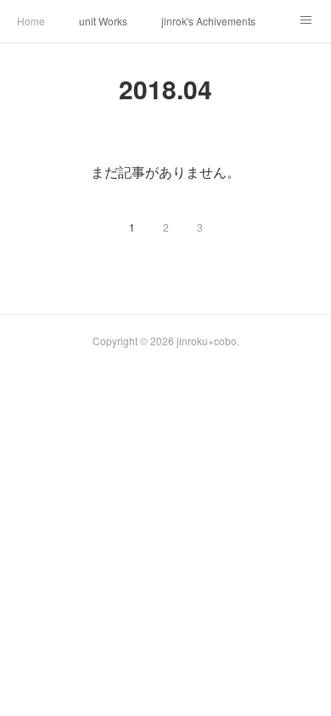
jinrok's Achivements (208, 21)
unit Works (103, 21)
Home (31, 21)
